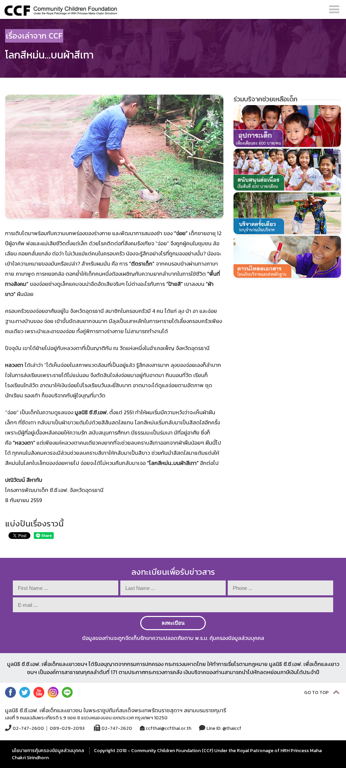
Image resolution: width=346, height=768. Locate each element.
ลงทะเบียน (173, 623)
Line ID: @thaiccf (223, 728)
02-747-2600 (27, 728)
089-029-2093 (67, 728)
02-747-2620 (116, 728)
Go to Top (317, 692)
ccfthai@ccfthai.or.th (168, 728)
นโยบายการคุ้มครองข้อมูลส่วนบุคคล (48, 750)
